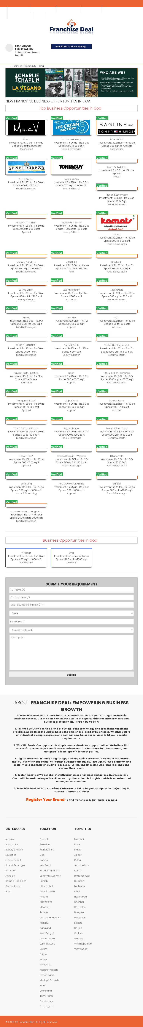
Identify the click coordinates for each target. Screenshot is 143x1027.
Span (71, 373)
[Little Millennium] (71, 283)
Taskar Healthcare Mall (116, 345)
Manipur (44, 922)
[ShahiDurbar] (26, 167)
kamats (116, 234)
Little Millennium (71, 289)
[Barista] (117, 477)
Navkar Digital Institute (26, 373)
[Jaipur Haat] (71, 394)
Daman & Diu (47, 938)
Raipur (78, 870)
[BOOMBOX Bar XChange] (117, 367)
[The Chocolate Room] (26, 422)
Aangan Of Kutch (26, 400)
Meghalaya (46, 901)
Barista (117, 483)
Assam (44, 896)
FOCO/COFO (92, 9)
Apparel (26, 232)
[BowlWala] (117, 256)
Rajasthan (45, 844)
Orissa (43, 954)
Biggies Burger (71, 428)
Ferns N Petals (71, 345)
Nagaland (45, 928)
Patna (77, 860)
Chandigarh (46, 1006)
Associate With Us (43, 9)
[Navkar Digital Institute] (26, 367)
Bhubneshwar (82, 875)
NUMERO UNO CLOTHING (71, 483)
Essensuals (116, 289)
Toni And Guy (71, 179)
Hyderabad (80, 896)
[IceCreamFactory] (71, 127)
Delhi (77, 891)
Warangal (79, 938)
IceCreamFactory (71, 139)
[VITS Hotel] (71, 256)
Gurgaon (79, 881)
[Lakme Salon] (26, 283)
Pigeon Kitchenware (117, 194)
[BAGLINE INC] (117, 127)
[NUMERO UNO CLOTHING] (71, 477)
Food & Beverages (71, 149)
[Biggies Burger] (71, 422)
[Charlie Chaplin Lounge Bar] (26, 505)
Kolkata (78, 922)
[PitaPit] (26, 311)
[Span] (71, 367)
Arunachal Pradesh (50, 917)
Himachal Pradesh (50, 870)
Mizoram (45, 907)
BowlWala (116, 262)
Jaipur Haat (71, 400)
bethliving (26, 483)
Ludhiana (79, 886)
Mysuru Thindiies (26, 262)
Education (71, 299)
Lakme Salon (26, 289)
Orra (71, 552)
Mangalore (80, 917)
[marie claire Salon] (71, 216)
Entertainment (13, 860)
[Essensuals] (117, 283)
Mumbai (79, 839)
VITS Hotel (71, 262)
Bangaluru (80, 912)
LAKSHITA (71, 317)
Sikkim (43, 948)
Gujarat (44, 839)
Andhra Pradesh (49, 969)
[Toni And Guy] (71, 167)
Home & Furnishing (26, 493)
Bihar (43, 985)
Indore (77, 849)
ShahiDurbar (26, 179)
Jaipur (77, 854)
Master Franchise (69, 9)
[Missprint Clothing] (26, 216)
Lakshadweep (47, 943)
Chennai (79, 901)
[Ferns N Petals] (71, 339)
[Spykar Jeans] (117, 394)
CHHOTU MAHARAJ (26, 345)
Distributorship (13, 886)
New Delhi (45, 865)
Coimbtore (80, 907)
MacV (26, 139)
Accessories (26, 149)
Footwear (10, 870)
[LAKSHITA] (71, 311)
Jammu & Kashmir (50, 875)
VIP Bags (26, 552)
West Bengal (47, 933)
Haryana (44, 860)
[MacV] (26, 127)
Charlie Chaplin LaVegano (71, 456)
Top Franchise (19, 9)
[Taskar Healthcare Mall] (117, 339)
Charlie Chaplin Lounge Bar (26, 511)
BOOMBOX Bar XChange (117, 373)
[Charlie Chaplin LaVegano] (71, 450)
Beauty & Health (71, 188)
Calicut (78, 928)
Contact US (111, 9)
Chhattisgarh (47, 975)
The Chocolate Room (26, 428)
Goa (42, 854)
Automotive (11, 844)
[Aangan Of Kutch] (26, 394)
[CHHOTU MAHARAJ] (26, 339)
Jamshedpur (81, 865)
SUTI (116, 317)
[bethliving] (26, 477)
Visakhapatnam (83, 943)
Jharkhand (46, 990)
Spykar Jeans (116, 400)
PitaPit (26, 317)
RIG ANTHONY (26, 456)
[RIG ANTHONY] (26, 450)
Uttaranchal (46, 886)
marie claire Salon (71, 222)
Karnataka (45, 964)
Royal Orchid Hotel (117, 167)
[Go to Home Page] (8, 66)
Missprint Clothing (26, 222)
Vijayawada (81, 948)
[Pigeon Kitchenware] (117, 188)
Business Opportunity (24, 66)
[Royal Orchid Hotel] (117, 161)
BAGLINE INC (116, 139)
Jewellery (71, 562)
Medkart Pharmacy (116, 428)
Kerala (43, 959)
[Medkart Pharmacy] (117, 422)
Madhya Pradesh (49, 980)
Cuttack (78, 933)
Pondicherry (46, 1001)
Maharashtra (47, 849)
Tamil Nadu (46, 996)
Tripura (44, 912)
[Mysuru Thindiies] (26, 256)
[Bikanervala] (117, 450)
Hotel (117, 176)
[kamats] (117, 222)
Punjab (44, 881)
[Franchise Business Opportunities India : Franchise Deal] (71, 26)
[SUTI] (117, 311)
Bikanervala (116, 456)
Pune (77, 844)
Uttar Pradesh (47, 891)
